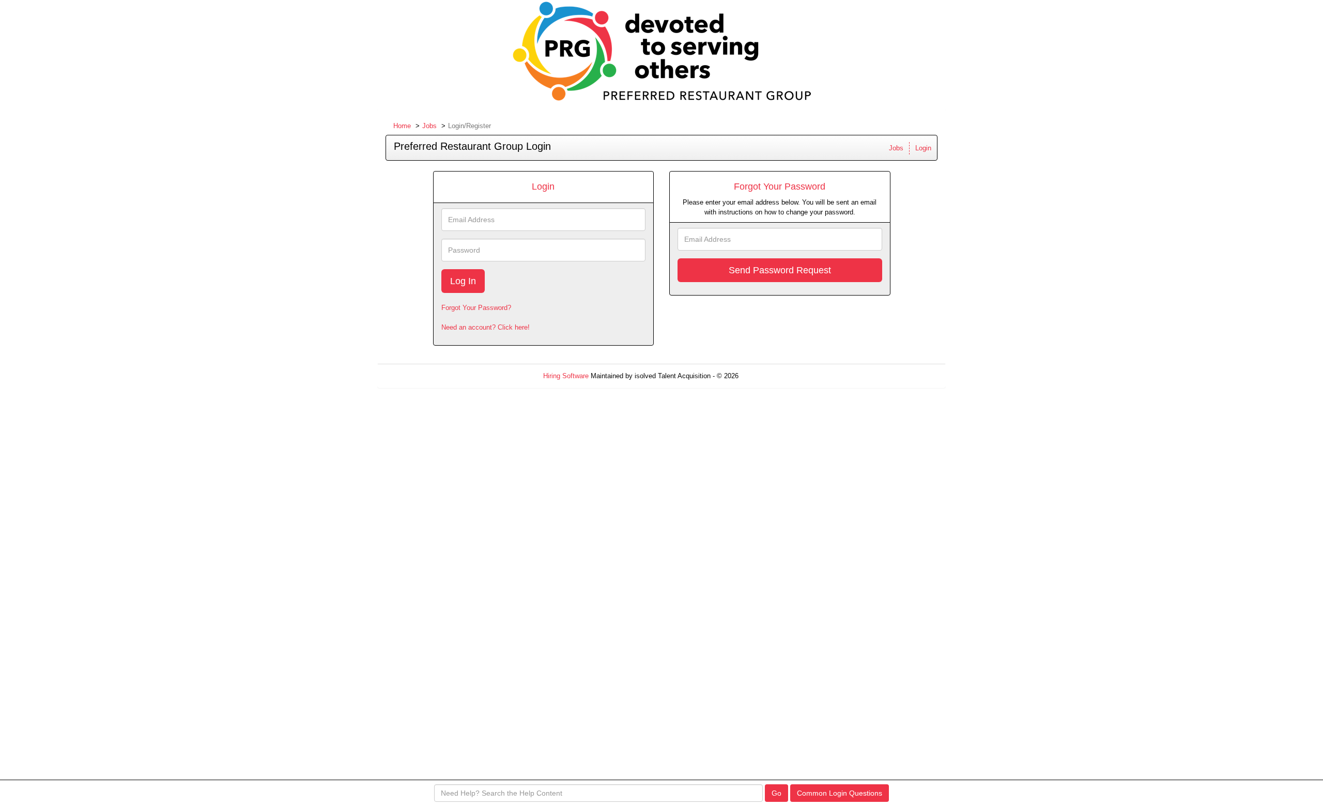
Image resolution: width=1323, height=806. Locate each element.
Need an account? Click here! (485, 327)
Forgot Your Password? (476, 308)
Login (923, 148)
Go (776, 793)
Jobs (429, 126)
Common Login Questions (839, 793)
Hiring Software (566, 376)
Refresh (768, 376)
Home (402, 126)
